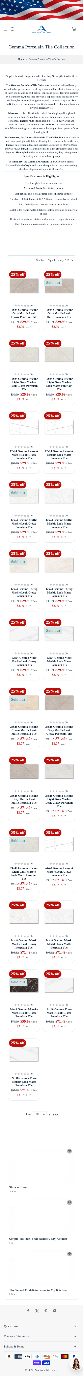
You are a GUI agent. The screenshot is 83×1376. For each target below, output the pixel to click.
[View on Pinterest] (69, 1151)
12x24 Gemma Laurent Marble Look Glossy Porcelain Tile (24, 455)
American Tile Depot (45, 1370)
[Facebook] (28, 1310)
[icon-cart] (73, 29)
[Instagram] (54, 1310)
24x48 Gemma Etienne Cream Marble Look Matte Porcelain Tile (24, 730)
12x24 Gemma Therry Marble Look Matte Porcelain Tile (59, 592)
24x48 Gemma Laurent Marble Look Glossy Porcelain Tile (59, 872)
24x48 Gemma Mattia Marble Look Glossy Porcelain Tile (24, 944)
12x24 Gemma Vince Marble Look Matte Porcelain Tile (59, 661)
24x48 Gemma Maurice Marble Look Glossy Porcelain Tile (24, 1013)
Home (21, 59)
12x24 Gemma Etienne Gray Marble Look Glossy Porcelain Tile (24, 313)
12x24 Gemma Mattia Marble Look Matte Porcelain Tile (59, 524)
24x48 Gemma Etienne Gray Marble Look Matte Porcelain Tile (24, 799)
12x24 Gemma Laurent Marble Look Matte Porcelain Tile (59, 455)
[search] (12, 29)
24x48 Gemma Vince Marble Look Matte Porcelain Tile (23, 1082)
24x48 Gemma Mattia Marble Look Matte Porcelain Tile (59, 944)
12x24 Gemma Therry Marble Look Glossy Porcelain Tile (24, 592)
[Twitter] (37, 1310)
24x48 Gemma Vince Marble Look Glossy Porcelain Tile (59, 1013)
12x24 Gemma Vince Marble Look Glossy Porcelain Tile (23, 661)
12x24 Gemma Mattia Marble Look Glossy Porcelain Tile (24, 524)
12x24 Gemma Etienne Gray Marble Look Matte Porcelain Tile (59, 313)
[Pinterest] (46, 1310)
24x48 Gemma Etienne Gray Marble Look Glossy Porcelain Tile (59, 730)
